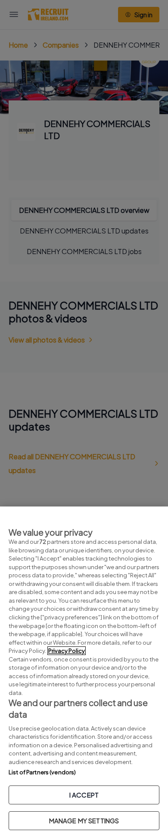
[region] (84, 671)
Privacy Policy (66, 650)
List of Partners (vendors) (42, 772)
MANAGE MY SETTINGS (84, 820)
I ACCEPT (84, 795)
